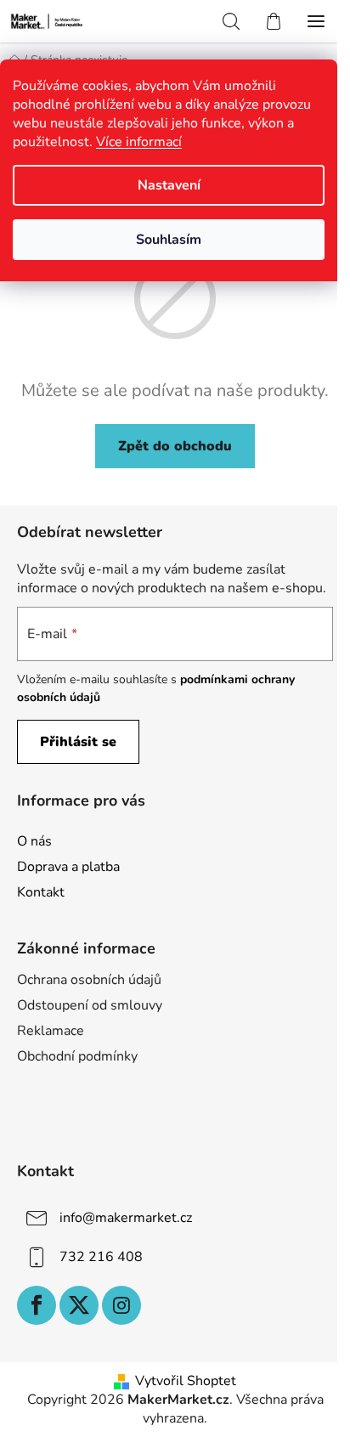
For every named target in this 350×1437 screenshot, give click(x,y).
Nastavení (169, 185)
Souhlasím (168, 239)
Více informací (139, 142)
